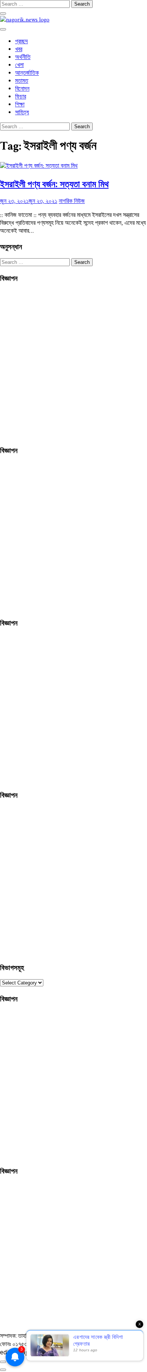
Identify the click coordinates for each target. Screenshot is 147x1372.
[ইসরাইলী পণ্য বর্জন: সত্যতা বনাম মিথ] (39, 166)
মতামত (21, 81)
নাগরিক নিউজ (72, 201)
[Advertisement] (73, 363)
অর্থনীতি (23, 57)
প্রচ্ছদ (21, 41)
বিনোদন (22, 89)
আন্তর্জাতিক (27, 73)
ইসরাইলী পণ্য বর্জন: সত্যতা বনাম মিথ (54, 183)
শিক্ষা (19, 105)
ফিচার (20, 97)
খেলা (19, 65)
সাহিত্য (22, 113)
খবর (18, 49)
